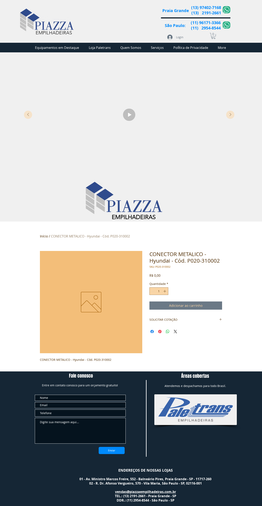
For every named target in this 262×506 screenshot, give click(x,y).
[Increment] (165, 291)
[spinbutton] (159, 291)
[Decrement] (152, 291)
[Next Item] (230, 115)
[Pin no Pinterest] (159, 331)
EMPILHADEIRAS (54, 33)
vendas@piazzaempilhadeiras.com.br (145, 491)
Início (44, 236)
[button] (213, 36)
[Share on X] (175, 331)
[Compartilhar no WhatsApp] (167, 331)
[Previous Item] (28, 115)
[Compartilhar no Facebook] (152, 331)
